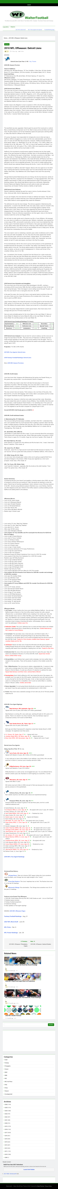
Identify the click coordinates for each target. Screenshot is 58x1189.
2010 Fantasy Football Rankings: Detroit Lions (17, 357)
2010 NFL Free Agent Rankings (14, 856)
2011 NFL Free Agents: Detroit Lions (14, 352)
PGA (6, 1084)
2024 (6, 1110)
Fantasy (7, 1063)
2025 (6, 1107)
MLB (6, 1072)
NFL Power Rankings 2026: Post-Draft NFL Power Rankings (23, 997)
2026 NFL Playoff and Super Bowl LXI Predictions (20, 981)
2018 (6, 1129)
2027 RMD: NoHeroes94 (10, 1173)
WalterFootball (36, 18)
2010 (6, 1154)
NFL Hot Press (8, 1081)
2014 (6, 1142)
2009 (6, 1157)
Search (51, 1024)
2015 (6, 1139)
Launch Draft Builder (29, 1169)
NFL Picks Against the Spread (35, 29)
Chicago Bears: (12, 875)
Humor (6, 1069)
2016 (6, 1135)
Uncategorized (8, 1094)
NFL (6, 1078)
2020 (6, 1123)
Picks (6, 1088)
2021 (6, 1120)
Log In (29, 4)
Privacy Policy (48, 1186)
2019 (6, 1126)
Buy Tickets (33, 61)
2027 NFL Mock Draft (21, 29)
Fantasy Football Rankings (12, 916)
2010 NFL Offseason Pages (17, 911)
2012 (6, 1148)
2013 (6, 1145)
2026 (6, 1104)
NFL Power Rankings (11, 932)
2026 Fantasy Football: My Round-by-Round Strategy (21, 965)
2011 (6, 1151)
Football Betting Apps (49, 29)
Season (7, 44)
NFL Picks (7, 927)
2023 (6, 1114)
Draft (6, 1059)
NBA (6, 1075)
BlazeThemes (40, 1186)
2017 (6, 1132)
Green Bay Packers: (14, 881)
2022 (6, 1117)
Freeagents (7, 1066)
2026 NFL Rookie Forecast (13, 1015)
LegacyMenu (6, 26)
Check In (13, 27)
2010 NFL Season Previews (16, 363)
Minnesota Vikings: (14, 887)
